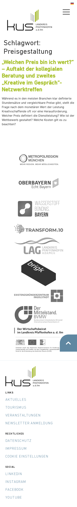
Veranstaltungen (23, 415)
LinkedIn (13, 474)
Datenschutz (18, 441)
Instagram (15, 482)
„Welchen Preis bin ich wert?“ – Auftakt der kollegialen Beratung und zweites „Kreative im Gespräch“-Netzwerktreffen (38, 76)
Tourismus (16, 407)
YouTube (13, 497)
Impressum (16, 449)
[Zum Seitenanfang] (68, 343)
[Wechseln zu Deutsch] (72, 3)
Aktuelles (16, 400)
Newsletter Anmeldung (29, 423)
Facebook (14, 490)
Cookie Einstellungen (26, 456)
